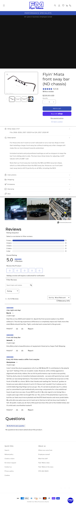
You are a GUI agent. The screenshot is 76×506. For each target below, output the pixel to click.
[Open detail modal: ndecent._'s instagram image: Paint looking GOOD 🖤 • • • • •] (38, 209)
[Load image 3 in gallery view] (24, 99)
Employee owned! (44, 454)
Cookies (7, 475)
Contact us (8, 467)
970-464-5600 (43, 471)
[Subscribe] (36, 488)
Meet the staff (43, 458)
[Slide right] (36, 99)
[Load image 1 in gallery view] (12, 99)
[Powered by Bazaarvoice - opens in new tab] (64, 223)
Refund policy (9, 454)
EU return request (10, 462)
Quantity (45, 98)
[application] (70, 500)
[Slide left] (7, 99)
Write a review (48, 91)
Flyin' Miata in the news (45, 467)
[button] (4, 5)
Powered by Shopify (43, 501)
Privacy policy (9, 471)
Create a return (9, 458)
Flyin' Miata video (44, 462)
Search (7, 450)
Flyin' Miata (35, 501)
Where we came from (45, 450)
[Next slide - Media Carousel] (69, 209)
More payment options (57, 118)
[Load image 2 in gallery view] (18, 99)
